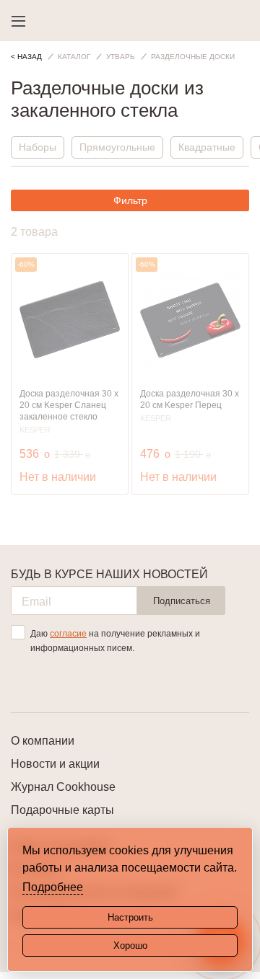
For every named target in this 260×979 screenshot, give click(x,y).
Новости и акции (55, 764)
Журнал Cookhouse (63, 787)
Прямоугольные (117, 147)
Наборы (37, 147)
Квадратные (206, 147)
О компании (42, 741)
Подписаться (181, 600)
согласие (68, 634)
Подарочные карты (62, 810)
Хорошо (130, 945)
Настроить (130, 917)
